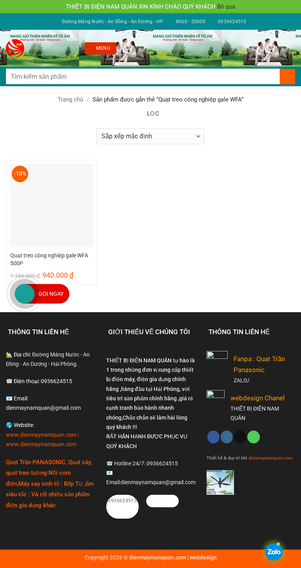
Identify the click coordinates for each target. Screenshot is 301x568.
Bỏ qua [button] (226, 6)
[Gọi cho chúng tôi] (253, 437)
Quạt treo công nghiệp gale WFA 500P (49, 259)
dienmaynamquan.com (270, 458)
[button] (100, 48)
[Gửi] (287, 76)
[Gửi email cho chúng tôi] (240, 437)
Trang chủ (70, 99)
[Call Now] (24, 294)
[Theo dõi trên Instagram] (227, 437)
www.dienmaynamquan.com (41, 435)
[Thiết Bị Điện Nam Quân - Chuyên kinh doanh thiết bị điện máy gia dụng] (16, 48)
